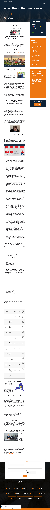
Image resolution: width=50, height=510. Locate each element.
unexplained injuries (9, 232)
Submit (25, 475)
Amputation (34, 50)
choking (21, 204)
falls (8, 171)
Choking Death (34, 51)
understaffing (8, 170)
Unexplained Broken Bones (36, 46)
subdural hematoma (17, 237)
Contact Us (37, 1)
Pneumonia (34, 59)
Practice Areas (21, 1)
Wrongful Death (34, 64)
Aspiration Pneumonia (35, 60)
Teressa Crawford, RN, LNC (11, 18)
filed (8, 395)
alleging (19, 401)
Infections (33, 61)
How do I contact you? (6, 508)
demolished (18, 407)
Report (33, 1)
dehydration (23, 192)
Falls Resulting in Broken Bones (37, 43)
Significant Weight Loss (36, 47)
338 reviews (36, 25)
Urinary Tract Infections (36, 63)
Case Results (26, 1)
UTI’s (14, 400)
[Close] (20, 505)
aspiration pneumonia (12, 206)
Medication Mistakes (35, 52)
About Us (30, 1)
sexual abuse (21, 220)
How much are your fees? (12, 508)
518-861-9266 (43, 1)
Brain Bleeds (34, 45)
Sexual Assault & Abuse (36, 55)
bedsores (10, 156)
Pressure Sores (34, 42)
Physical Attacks (34, 56)
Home (17, 1)
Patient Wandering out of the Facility (38, 54)
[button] (42, 32)
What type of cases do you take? (19, 508)
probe (17, 405)
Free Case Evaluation (38, 104)
